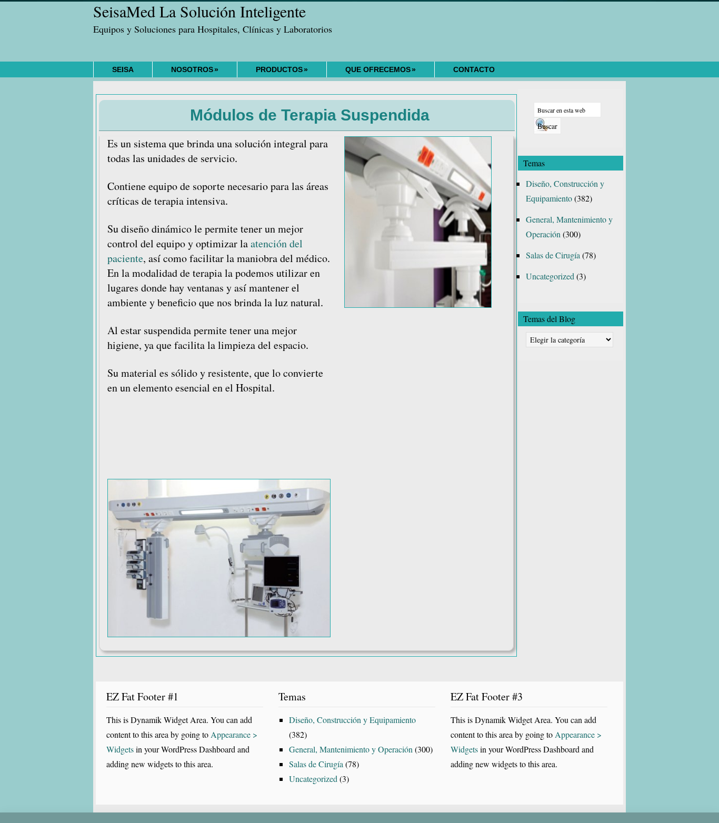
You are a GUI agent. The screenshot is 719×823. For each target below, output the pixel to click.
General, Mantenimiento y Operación (351, 749)
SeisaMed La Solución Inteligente (199, 11)
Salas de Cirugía (553, 254)
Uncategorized (550, 276)
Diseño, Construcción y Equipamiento (352, 719)
